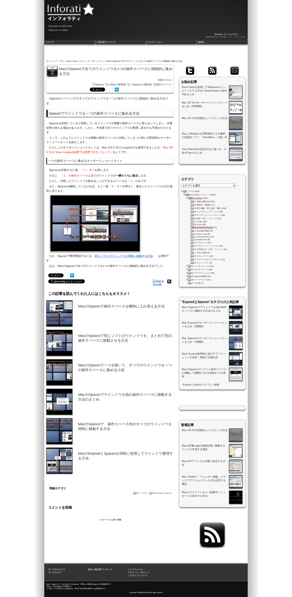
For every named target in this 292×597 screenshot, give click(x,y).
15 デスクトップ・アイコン (206, 246)
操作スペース (163, 84)
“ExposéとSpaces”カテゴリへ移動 (200, 384)
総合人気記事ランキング (100, 569)
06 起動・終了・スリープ (205, 218)
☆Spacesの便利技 (141, 84)
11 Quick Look (200, 234)
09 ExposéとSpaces (162, 493)
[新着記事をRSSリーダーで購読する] (169, 283)
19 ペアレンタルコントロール (207, 259)
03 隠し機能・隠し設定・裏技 (207, 208)
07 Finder (198, 221)
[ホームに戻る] (70, 10)
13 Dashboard (200, 239)
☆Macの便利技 (117, 84)
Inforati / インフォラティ (226, 34)
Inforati (168, 80)
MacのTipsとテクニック (78, 61)
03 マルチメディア (199, 269)
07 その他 (195, 283)
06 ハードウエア (198, 280)
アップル (59, 61)
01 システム (98, 61)
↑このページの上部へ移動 (110, 520)
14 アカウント (200, 242)
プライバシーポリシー (139, 572)
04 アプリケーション (200, 273)
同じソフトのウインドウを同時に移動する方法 (124, 256)
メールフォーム (135, 569)
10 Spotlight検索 (201, 231)
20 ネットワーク (201, 263)
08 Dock (197, 224)
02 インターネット (199, 266)
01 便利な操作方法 (202, 201)
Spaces (99, 84)
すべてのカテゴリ (57, 569)
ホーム (49, 61)
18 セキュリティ (201, 256)
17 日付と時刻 (200, 253)
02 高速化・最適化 (202, 205)
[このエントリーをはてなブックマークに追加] (117, 90)
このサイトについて (137, 575)
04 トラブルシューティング (206, 212)
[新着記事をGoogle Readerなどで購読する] (159, 284)
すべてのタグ (54, 572)
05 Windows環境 (198, 276)
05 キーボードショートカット (207, 215)
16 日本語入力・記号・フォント (208, 249)
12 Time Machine (202, 237)
